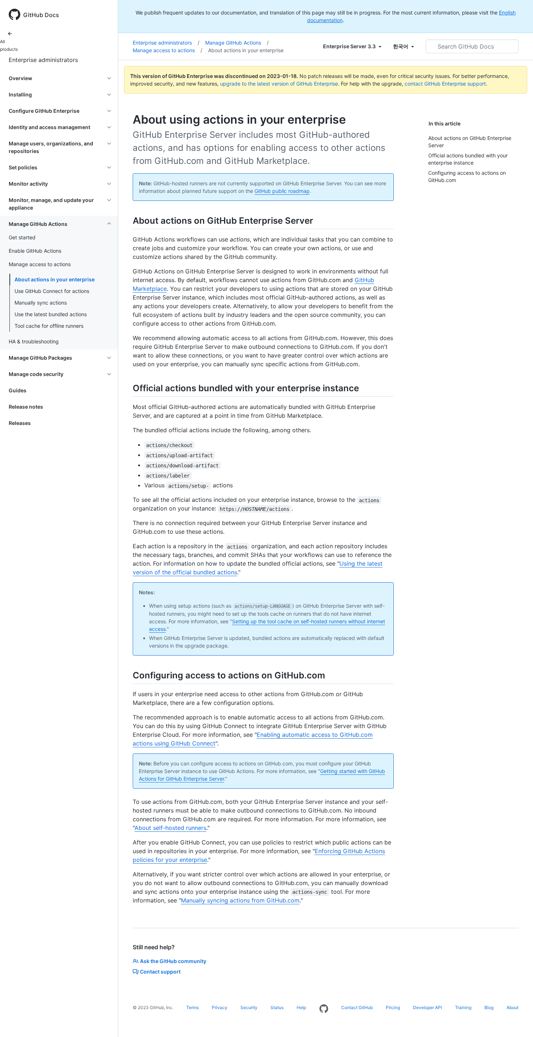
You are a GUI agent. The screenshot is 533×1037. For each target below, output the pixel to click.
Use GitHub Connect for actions (52, 291)
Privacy (219, 1007)
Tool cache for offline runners (49, 326)
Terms (192, 1007)
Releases (20, 423)
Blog (488, 1007)
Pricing (393, 1007)
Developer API (427, 1007)
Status (277, 1007)
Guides (17, 390)
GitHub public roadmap (282, 191)
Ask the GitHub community (173, 961)
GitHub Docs (41, 14)
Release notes (26, 407)
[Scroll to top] (517, 1021)
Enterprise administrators (43, 59)
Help (301, 1007)
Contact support (160, 971)
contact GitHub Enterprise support (445, 83)
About (512, 1007)
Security (248, 1007)
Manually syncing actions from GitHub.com (240, 900)
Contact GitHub (357, 1007)
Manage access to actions (167, 50)
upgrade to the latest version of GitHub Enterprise (279, 83)
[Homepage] (323, 1009)
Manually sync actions (41, 302)
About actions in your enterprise (55, 279)
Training (463, 1007)
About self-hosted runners (170, 827)
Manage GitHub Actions (237, 43)
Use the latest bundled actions (51, 314)
